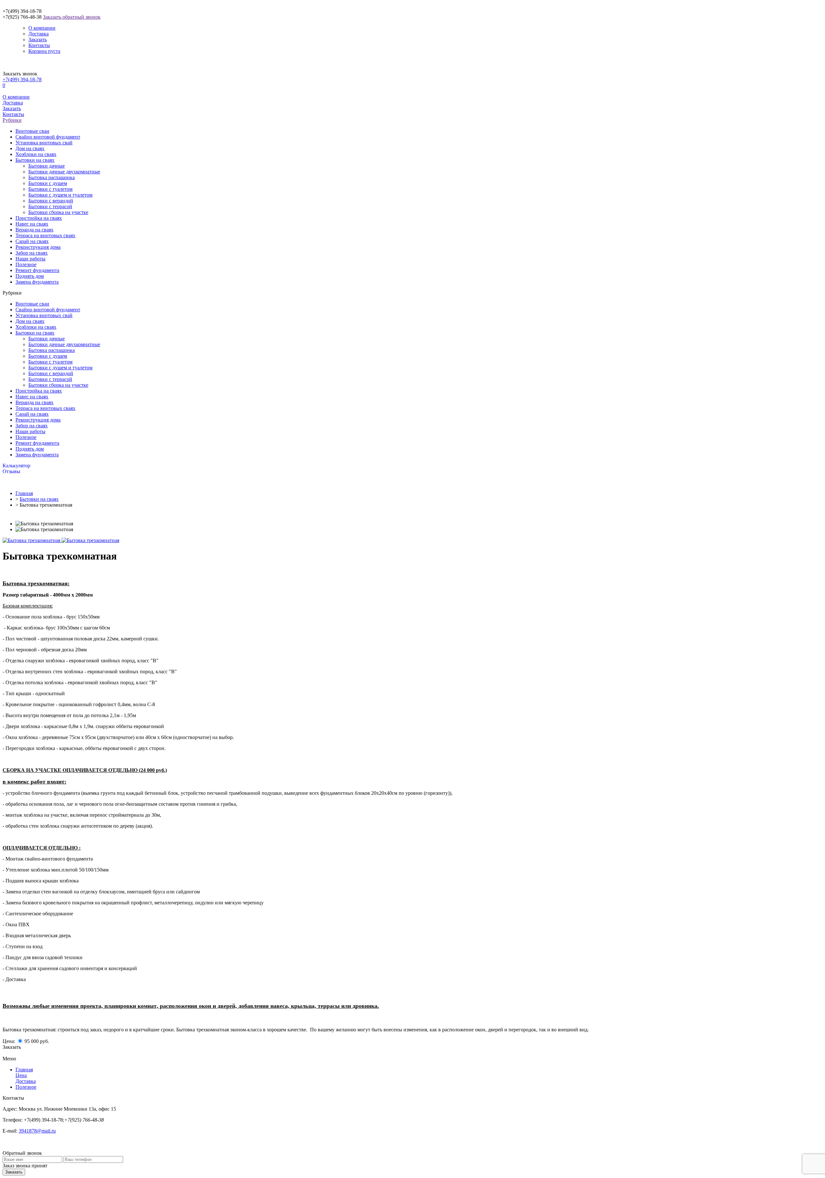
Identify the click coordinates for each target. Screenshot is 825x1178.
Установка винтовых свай (44, 142)
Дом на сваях (29, 148)
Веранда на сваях (34, 229)
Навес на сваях (31, 224)
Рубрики (12, 120)
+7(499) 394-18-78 (22, 79)
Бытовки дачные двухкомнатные (64, 171)
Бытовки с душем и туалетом (60, 195)
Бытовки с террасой (50, 206)
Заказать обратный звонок (72, 17)
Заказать (37, 39)
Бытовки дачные (46, 166)
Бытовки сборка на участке (58, 212)
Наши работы (30, 258)
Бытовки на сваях (34, 160)
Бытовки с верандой (50, 200)
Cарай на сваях (32, 241)
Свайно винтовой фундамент (47, 137)
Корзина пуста (44, 51)
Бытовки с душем (47, 183)
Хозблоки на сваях (35, 154)
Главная (24, 493)
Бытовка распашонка (51, 177)
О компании (41, 28)
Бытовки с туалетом (50, 189)
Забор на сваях (31, 253)
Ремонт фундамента (37, 270)
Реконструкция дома (38, 247)
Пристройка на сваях (38, 218)
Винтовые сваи (32, 131)
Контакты (39, 45)
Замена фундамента (37, 282)
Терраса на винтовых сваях (45, 235)
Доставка (38, 33)
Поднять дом (29, 276)
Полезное (25, 264)
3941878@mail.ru (37, 1131)
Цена (21, 1075)
